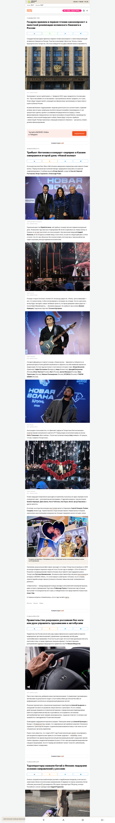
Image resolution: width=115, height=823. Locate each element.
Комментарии (57, 143)
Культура (29, 603)
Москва (38, 5)
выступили (53, 508)
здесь (67, 597)
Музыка (36, 603)
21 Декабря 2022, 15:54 (33, 18)
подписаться (79, 133)
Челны (29, 5)
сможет (74, 733)
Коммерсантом (39, 724)
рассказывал (82, 574)
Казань (41, 603)
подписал (40, 644)
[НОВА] (71, 11)
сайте (65, 44)
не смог (37, 232)
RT (42, 784)
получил (30, 433)
